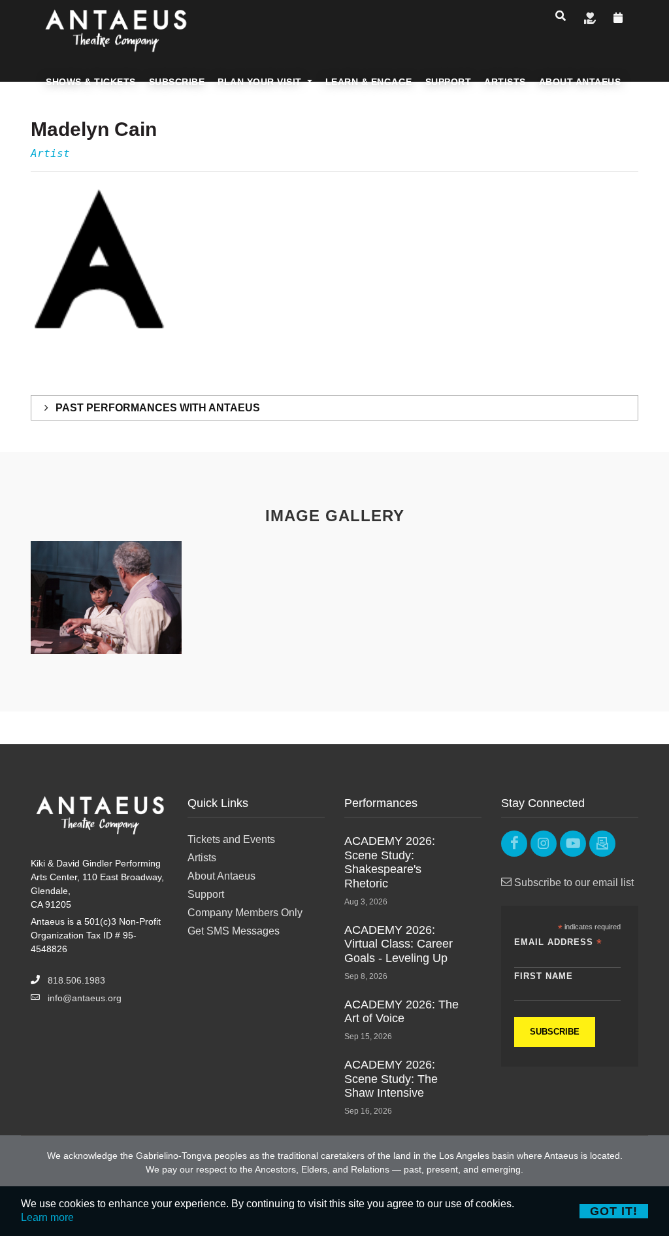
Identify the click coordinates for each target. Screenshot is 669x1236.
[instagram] (543, 844)
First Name (543, 976)
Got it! (614, 1211)
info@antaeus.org (85, 998)
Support (206, 894)
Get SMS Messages (234, 930)
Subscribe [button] (177, 82)
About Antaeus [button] (580, 82)
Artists (202, 857)
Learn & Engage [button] (368, 82)
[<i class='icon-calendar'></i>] (618, 18)
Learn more (47, 1217)
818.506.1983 (76, 980)
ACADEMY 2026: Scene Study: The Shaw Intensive (391, 1078)
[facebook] (514, 844)
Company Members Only (245, 912)
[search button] (560, 15)
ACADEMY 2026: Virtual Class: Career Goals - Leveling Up (398, 944)
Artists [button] (505, 82)
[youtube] (573, 844)
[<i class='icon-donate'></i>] (590, 17)
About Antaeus (221, 876)
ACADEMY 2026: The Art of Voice (401, 1011)
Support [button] (448, 82)
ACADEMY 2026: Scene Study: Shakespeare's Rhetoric (389, 862)
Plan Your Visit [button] (261, 82)
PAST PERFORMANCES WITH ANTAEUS (156, 407)
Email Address (558, 942)
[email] (602, 844)
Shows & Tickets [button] (91, 82)
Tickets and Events (231, 839)
